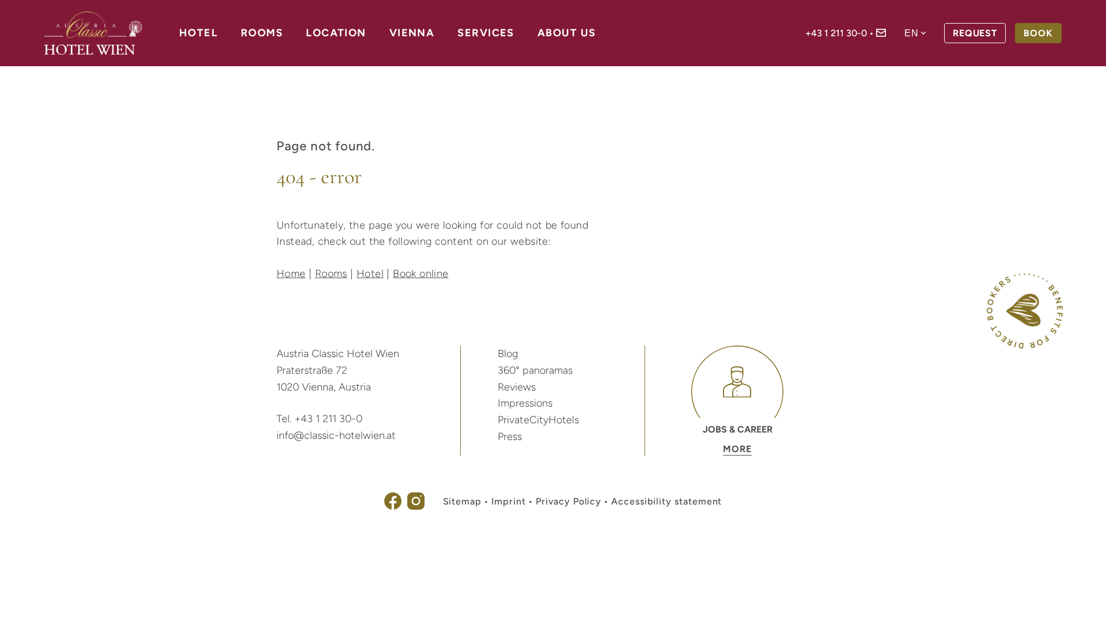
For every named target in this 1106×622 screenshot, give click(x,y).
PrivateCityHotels (538, 420)
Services (485, 32)
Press (510, 436)
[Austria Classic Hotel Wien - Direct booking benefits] (1024, 345)
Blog (508, 353)
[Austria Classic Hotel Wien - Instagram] (416, 506)
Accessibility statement (666, 501)
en (911, 33)
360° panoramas (535, 370)
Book (1038, 33)
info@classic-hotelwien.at (336, 435)
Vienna (412, 32)
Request (975, 33)
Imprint (508, 501)
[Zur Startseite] (93, 33)
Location (336, 32)
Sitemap (462, 501)
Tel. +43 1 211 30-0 (319, 418)
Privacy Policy (568, 501)
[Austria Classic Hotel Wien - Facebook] (393, 506)
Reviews (517, 387)
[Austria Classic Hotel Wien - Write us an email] (881, 33)
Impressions (525, 403)
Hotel (198, 32)
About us (566, 32)
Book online (420, 273)
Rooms (262, 32)
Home (291, 273)
